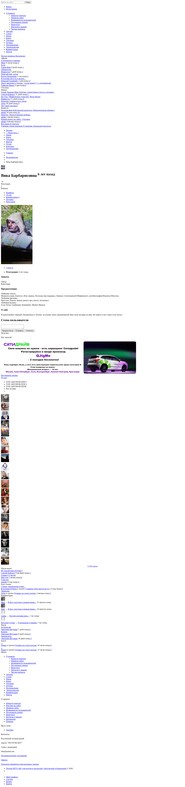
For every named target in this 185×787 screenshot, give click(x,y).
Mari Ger (4, 577)
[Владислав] (5, 547)
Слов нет (5, 580)
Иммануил (5, 72)
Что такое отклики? (9, 106)
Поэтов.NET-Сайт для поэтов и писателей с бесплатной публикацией (36, 768)
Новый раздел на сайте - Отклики (15, 119)
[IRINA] (5, 521)
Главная (9, 153)
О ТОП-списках (92, 566)
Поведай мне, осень (9, 74)
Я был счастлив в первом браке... (22, 602)
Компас (4, 632)
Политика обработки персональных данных (20, 764)
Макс (3, 63)
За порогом (6, 627)
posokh (4, 582)
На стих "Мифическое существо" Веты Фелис (21, 97)
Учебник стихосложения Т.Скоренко (17, 126)
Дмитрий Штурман (9, 629)
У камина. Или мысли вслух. (37, 589)
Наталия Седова (8, 623)
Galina (3, 616)
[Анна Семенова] (5, 410)
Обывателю (6, 69)
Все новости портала (10, 124)
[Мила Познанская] (5, 478)
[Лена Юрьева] (5, 470)
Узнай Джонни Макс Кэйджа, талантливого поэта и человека (27, 92)
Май (3, 602)
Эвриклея (5, 591)
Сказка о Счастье (8, 575)
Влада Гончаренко (9, 76)
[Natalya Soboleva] (5, 401)
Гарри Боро (6, 67)
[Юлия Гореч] (5, 564)
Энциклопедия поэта (42, 126)
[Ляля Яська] (5, 419)
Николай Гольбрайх (9, 81)
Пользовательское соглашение (14, 756)
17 (30, 81)
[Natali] (5, 555)
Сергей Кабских (8, 94)
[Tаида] (5, 427)
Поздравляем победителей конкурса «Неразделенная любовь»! (28, 110)
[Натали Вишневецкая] (5, 504)
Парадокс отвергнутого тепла (14, 101)
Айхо (3, 103)
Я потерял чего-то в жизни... (13, 79)
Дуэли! (4, 378)
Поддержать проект (9, 375)
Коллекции (20, 56)
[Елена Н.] (5, 487)
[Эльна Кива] (5, 444)
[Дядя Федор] (5, 538)
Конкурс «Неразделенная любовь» (16, 115)
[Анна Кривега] (5, 453)
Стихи (9, 268)
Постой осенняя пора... (19, 616)
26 (19, 112)
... (2, 643)
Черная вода (6, 636)
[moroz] (5, 530)
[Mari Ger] (5, 436)
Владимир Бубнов (9, 589)
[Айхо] (5, 495)
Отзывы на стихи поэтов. (25, 593)
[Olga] (5, 513)
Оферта (4, 760)
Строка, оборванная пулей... (13, 586)
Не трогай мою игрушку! (12, 571)
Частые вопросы (8, 56)
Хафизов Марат (7, 85)
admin (3, 112)
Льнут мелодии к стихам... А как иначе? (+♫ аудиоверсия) (26, 83)
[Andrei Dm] (5, 461)
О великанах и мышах (10, 60)
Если (3, 65)
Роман (3, 645)
